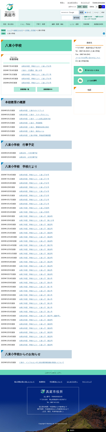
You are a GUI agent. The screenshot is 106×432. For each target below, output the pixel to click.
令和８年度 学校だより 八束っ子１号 (34, 204)
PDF (103, 12)
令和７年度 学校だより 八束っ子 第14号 (36, 258)
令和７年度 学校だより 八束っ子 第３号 (35, 303)
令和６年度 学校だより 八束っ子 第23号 (36, 332)
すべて (89, 12)
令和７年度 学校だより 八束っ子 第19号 (36, 237)
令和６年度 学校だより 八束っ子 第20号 (36, 345)
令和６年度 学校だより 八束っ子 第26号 (36, 320)
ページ (96, 12)
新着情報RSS (48, 89)
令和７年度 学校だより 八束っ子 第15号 (36, 253)
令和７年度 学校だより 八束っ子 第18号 (36, 241)
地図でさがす (99, 16)
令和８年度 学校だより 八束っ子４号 (34, 191)
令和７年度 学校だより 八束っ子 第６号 (35, 291)
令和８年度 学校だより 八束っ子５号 (36, 83)
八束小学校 (11, 33)
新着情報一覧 (24, 89)
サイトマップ (85, 2)
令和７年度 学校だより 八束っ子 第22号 (36, 224)
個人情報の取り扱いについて (24, 382)
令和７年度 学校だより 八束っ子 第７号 (35, 287)
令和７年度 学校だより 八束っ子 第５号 (35, 295)
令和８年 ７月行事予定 (28, 153)
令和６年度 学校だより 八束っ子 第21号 (36, 341)
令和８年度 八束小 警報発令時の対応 (34, 127)
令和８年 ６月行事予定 (28, 157)
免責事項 (42, 382)
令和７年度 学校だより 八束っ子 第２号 (35, 307)
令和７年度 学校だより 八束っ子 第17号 (36, 245)
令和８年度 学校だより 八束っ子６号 (36, 79)
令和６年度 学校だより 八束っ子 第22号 (36, 336)
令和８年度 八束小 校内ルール (31, 131)
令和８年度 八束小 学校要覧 (30, 123)
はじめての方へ (73, 2)
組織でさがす (88, 16)
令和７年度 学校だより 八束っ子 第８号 (35, 283)
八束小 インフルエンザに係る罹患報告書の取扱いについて (41, 362)
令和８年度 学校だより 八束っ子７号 (36, 74)
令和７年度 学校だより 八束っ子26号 (34, 208)
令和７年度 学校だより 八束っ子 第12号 (36, 266)
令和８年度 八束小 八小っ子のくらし (34, 115)
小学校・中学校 (30, 30)
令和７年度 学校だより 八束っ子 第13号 (36, 262)
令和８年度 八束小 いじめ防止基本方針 (35, 119)
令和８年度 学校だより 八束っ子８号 (36, 66)
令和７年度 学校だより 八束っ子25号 (34, 212)
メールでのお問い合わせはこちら (87, 58)
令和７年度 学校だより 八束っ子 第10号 (36, 274)
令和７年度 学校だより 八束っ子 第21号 (36, 229)
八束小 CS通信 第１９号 (31, 70)
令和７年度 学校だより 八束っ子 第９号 (35, 278)
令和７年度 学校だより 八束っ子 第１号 (35, 312)
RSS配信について (56, 382)
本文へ (62, 2)
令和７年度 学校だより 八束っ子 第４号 (35, 299)
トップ (9, 30)
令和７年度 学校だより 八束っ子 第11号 (35, 270)
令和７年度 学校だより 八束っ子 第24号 (36, 216)
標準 (79, 7)
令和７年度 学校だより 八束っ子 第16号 (36, 249)
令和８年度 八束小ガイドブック (31, 110)
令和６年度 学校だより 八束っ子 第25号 (36, 324)
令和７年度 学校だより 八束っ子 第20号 (36, 233)
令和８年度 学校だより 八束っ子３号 (34, 195)
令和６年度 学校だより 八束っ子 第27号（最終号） (40, 316)
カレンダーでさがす (90, 19)
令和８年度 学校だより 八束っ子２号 (34, 200)
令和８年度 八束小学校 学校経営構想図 (35, 135)
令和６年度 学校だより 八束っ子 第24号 (36, 328)
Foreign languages (99, 2)
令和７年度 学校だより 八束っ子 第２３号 (36, 220)
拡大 (85, 7)
